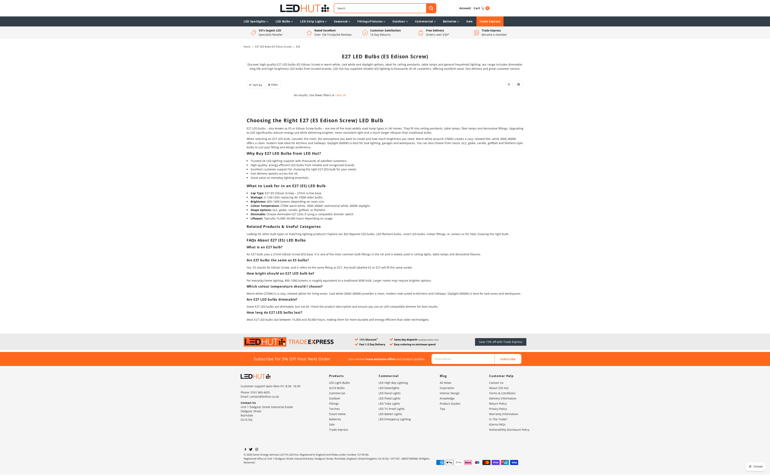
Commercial (424, 21)
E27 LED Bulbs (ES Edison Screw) (273, 46)
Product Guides (450, 403)
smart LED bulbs (414, 234)
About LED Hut (499, 388)
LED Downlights (389, 388)
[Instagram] (256, 450)
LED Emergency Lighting (395, 419)
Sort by (257, 85)
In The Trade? (498, 419)
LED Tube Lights (389, 403)
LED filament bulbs (388, 234)
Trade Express (489, 21)
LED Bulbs (283, 21)
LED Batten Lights (390, 414)
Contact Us (496, 383)
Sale (469, 21)
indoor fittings (436, 234)
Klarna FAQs (497, 424)
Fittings (334, 403)
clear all (340, 95)
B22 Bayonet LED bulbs (359, 234)
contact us (458, 234)
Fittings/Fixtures (370, 21)
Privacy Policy (498, 409)
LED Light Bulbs (339, 383)
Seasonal (341, 21)
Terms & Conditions (502, 393)
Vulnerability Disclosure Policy (509, 430)
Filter (274, 85)
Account (465, 8)
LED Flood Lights (389, 398)
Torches (334, 409)
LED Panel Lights (390, 393)
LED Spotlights (255, 21)
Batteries (450, 21)
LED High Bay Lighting (393, 383)
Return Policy (498, 403)
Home (247, 46)
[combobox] (385, 8)
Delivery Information (503, 398)
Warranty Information (503, 414)
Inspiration (447, 388)
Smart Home (337, 414)
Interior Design (450, 393)
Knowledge (447, 398)
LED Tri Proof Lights (392, 409)
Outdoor (398, 21)
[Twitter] (250, 450)
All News (445, 383)
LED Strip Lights (312, 21)
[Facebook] (245, 450)
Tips (442, 409)
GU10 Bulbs (337, 388)
